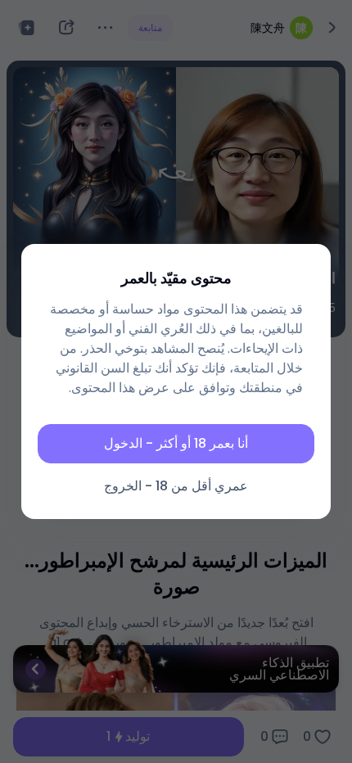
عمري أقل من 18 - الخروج (176, 485)
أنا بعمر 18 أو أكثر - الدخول (176, 443)
